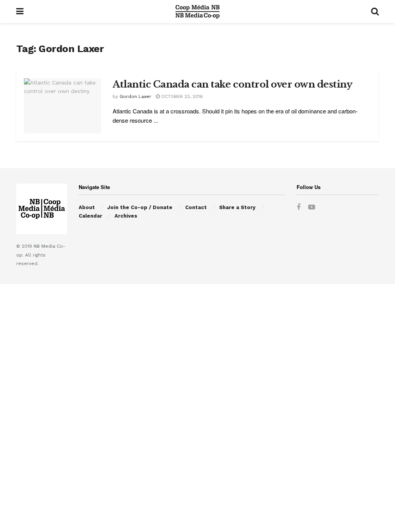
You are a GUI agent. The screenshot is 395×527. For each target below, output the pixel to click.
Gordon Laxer (135, 96)
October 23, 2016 (181, 96)
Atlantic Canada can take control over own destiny (232, 84)
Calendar (90, 216)
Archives (126, 216)
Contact (196, 207)
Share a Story (237, 207)
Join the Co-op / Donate (139, 207)
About (87, 207)
